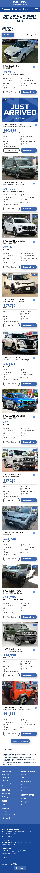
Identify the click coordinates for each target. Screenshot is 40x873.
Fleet (3, 804)
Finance (4, 811)
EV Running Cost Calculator (7, 785)
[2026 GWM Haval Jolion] (20, 226)
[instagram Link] (10, 818)
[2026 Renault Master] (20, 168)
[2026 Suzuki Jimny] (20, 460)
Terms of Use (25, 805)
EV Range (5, 797)
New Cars (5, 774)
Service (23, 774)
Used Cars (5, 781)
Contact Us (25, 785)
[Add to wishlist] (34, 67)
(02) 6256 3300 (11, 834)
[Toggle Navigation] (36, 9)
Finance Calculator (8, 814)
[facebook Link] (3, 818)
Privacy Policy (25, 802)
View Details (11, 92)
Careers (24, 791)
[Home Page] (20, 3)
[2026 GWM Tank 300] (20, 110)
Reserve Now (28, 92)
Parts (23, 777)
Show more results (20, 741)
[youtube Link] (6, 818)
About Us (24, 788)
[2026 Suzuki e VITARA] (20, 285)
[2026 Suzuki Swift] (20, 51)
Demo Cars (6, 777)
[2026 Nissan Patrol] (20, 343)
